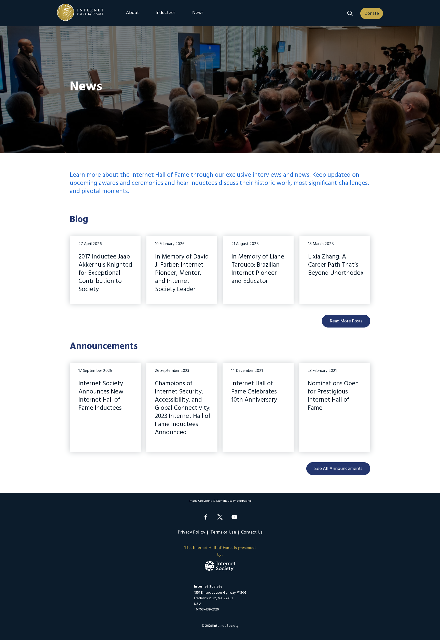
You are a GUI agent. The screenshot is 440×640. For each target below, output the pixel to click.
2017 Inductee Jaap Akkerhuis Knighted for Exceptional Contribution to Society (105, 274)
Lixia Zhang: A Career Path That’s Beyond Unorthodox (336, 265)
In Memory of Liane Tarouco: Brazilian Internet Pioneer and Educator (257, 270)
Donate (371, 13)
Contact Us (252, 532)
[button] (350, 13)
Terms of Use (223, 532)
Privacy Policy (191, 532)
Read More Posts (346, 321)
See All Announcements (338, 468)
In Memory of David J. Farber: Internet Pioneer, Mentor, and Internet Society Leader (182, 274)
